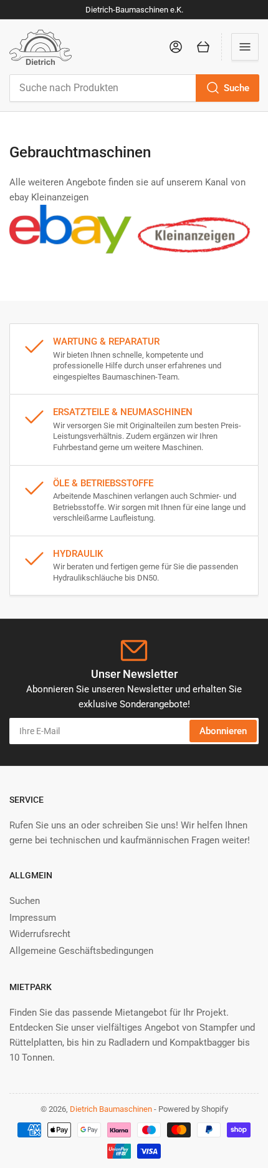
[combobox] (134, 88)
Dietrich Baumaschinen (111, 1109)
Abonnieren (223, 731)
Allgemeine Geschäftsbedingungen (81, 950)
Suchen (24, 900)
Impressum (32, 917)
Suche (236, 88)
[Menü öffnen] (245, 47)
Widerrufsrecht (39, 934)
